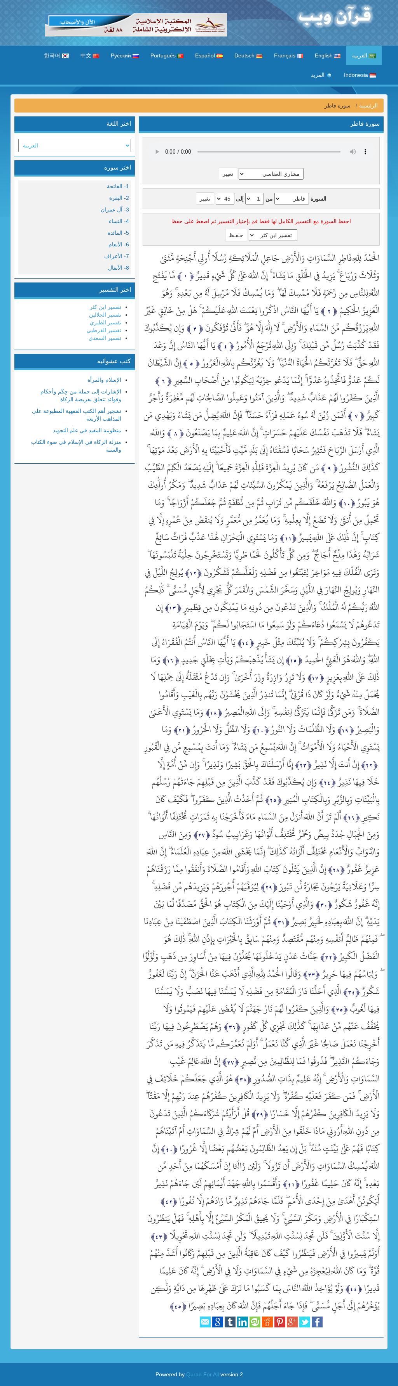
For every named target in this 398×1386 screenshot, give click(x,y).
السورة (318, 199)
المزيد (318, 75)
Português (163, 55)
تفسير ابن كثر (105, 307)
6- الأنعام (118, 244)
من (269, 199)
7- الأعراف (116, 256)
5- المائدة (118, 233)
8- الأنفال (118, 268)
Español (205, 55)
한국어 (53, 55)
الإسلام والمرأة (104, 380)
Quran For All (202, 1374)
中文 (86, 55)
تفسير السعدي (105, 338)
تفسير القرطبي (104, 330)
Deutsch (245, 55)
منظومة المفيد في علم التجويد (87, 430)
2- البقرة (119, 198)
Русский (122, 55)
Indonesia (357, 75)
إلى (240, 199)
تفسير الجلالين (105, 315)
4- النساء (119, 221)
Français (285, 55)
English (324, 55)
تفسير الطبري (105, 322)
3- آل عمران (115, 209)
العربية (360, 55)
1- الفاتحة (118, 186)
